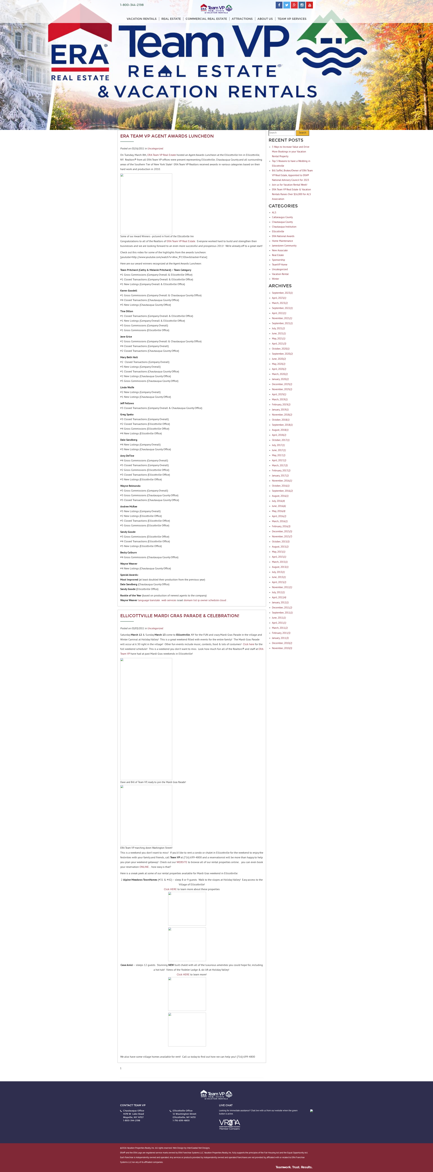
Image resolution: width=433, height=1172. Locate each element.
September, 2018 (282, 425)
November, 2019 (282, 389)
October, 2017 (281, 440)
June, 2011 (279, 618)
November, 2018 (282, 415)
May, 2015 (278, 552)
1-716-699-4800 (181, 1120)
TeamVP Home (279, 264)
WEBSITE (182, 862)
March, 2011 (280, 628)
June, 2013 (279, 577)
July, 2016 (278, 501)
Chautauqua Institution (284, 227)
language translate (149, 600)
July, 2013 (278, 572)
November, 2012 (282, 587)
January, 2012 (280, 602)
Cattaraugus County (282, 217)
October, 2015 (281, 541)
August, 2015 (280, 547)
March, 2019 (280, 399)
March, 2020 (280, 374)
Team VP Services (292, 19)
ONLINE (144, 867)
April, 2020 (279, 369)
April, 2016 (279, 516)
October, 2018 (281, 420)
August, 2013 (280, 567)
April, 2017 (279, 460)
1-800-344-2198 (132, 5)
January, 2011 (280, 638)
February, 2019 (281, 404)
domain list (190, 600)
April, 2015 (279, 557)
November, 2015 (282, 536)
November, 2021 (282, 318)
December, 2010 (282, 643)
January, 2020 (280, 379)
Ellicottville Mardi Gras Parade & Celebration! (179, 615)
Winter (275, 279)
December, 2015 (282, 531)
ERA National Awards (283, 236)
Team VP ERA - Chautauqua (216, 9)
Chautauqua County (282, 222)
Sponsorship (278, 260)
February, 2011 (281, 633)
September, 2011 (282, 613)
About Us (265, 19)
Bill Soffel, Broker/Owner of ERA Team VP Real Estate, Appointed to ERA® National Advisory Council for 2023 (292, 175)
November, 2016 (282, 481)
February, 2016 (281, 526)
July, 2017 (278, 445)
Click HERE (170, 889)
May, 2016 (278, 511)
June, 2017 (279, 450)
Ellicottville (278, 231)
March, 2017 (280, 465)
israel (180, 600)
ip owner (203, 600)
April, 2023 (279, 298)
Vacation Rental (280, 274)
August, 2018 (280, 430)
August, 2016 (280, 496)
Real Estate (171, 19)
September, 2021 (282, 323)
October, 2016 (281, 486)
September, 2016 (282, 491)
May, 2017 (278, 455)
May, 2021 (278, 338)
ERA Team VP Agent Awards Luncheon (167, 136)
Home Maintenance (282, 241)
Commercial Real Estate (206, 19)
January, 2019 (280, 409)
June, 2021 (279, 333)
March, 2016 (280, 521)
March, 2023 (280, 303)
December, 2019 (282, 384)
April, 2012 (279, 597)
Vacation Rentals (142, 19)
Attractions (242, 19)
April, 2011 (279, 623)
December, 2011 (282, 607)
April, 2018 (279, 435)
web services (169, 600)
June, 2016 (279, 506)
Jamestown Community (284, 246)
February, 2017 (281, 470)
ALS (274, 212)
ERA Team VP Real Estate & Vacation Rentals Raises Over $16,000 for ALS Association (291, 194)
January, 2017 (280, 475)
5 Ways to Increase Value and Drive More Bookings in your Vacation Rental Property (290, 152)
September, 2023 (282, 293)
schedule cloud (217, 600)
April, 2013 (279, 582)
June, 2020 (279, 359)
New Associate (280, 250)
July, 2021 (278, 328)
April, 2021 (279, 343)
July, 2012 (278, 592)
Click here (248, 644)
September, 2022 (282, 308)
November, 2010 (282, 648)
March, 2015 (280, 562)
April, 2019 (279, 394)
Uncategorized (155, 148)
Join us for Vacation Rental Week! (289, 185)
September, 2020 (282, 354)
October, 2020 (281, 349)
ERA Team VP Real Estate (161, 155)
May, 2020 (278, 364)
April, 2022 (279, 313)
